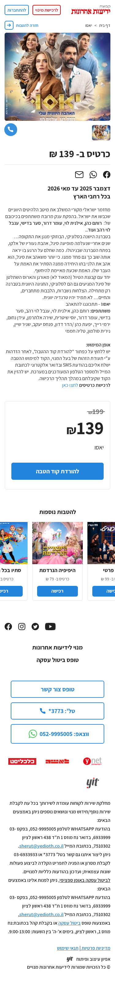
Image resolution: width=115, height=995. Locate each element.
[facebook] (106, 174)
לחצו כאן (70, 385)
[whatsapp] (93, 174)
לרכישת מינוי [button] (46, 10)
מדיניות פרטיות (95, 948)
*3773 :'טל (61, 711)
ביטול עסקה (69, 923)
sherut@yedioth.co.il (41, 846)
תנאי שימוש (68, 948)
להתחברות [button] (16, 10)
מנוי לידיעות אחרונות (57, 647)
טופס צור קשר (58, 689)
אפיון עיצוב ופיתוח (93, 959)
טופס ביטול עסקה (57, 660)
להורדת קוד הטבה (57, 471)
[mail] (79, 174)
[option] (57, 558)
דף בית (104, 25)
